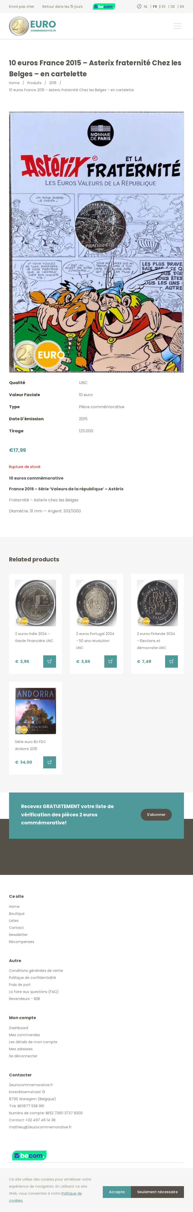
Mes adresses (21, 1048)
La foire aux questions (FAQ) (34, 991)
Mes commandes (24, 1034)
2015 (53, 82)
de (173, 6)
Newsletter (18, 934)
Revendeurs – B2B (24, 998)
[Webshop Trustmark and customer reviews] (109, 6)
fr (155, 6)
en (182, 6)
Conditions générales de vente (36, 970)
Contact (16, 927)
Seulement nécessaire (157, 1191)
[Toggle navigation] (177, 26)
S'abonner (156, 814)
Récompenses (21, 941)
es (164, 6)
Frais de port (20, 984)
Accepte (117, 1191)
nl (146, 6)
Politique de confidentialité (32, 977)
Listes (14, 920)
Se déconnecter (23, 1056)
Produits (34, 82)
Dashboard (18, 1027)
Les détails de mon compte (33, 1041)
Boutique (17, 913)
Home (14, 82)
